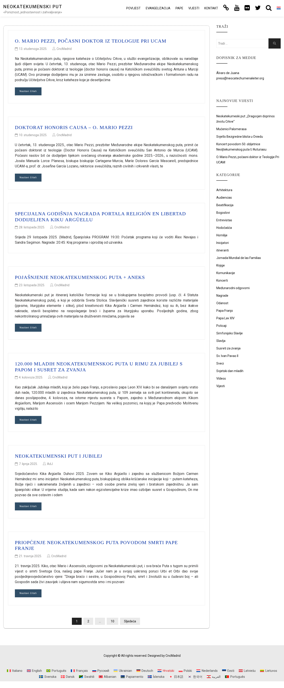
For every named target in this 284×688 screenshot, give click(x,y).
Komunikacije (225, 273)
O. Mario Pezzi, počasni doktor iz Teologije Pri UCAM (90, 41)
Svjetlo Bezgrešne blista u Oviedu (239, 136)
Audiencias (224, 197)
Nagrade (222, 295)
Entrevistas (224, 220)
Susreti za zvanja (228, 348)
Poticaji (221, 325)
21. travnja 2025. (30, 556)
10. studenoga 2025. (33, 135)
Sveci (220, 363)
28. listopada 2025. (32, 227)
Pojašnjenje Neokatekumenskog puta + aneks (80, 277)
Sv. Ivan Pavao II (227, 356)
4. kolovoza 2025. (31, 377)
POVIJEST (133, 8)
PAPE (179, 8)
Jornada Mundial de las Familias (238, 258)
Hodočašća (224, 227)
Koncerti (222, 280)
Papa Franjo (224, 310)
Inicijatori (222, 243)
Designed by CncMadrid (164, 655)
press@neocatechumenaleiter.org (240, 78)
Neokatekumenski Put (32, 6)
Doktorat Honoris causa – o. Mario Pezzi (74, 127)
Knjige (220, 265)
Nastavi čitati (28, 91)
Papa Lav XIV (225, 318)
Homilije (221, 235)
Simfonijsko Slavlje (229, 333)
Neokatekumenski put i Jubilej (58, 456)
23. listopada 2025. (32, 285)
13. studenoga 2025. (33, 49)
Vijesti (193, 8)
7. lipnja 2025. (28, 464)
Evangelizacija (158, 8)
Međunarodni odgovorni (233, 288)
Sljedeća (130, 621)
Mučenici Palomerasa (231, 129)
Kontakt (211, 8)
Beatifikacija (224, 205)
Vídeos (221, 378)
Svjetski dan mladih (229, 371)
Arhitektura (224, 190)
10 (112, 621)
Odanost (222, 303)
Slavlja (220, 341)
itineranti (222, 250)
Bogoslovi (223, 212)
